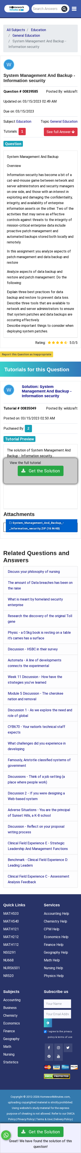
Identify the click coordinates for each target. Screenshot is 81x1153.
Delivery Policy (62, 1119)
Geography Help (56, 952)
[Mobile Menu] (74, 9)
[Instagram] (58, 1047)
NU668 (8, 960)
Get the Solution (42, 470)
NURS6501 (11, 968)
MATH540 (11, 921)
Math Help (52, 960)
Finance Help (54, 945)
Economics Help (56, 937)
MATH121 (11, 929)
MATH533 (11, 914)
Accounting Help (56, 914)
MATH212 (11, 937)
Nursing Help (53, 968)
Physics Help (54, 976)
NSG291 (9, 952)
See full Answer (59, 132)
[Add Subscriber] (48, 1022)
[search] (64, 9)
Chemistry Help (55, 921)
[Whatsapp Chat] (6, 1135)
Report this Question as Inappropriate (26, 354)
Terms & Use (44, 1119)
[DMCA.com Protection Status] (57, 1076)
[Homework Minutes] (16, 8)
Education (23, 121)
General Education (64, 121)
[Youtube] (49, 1056)
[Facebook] (49, 1047)
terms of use (65, 1037)
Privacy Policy (25, 1119)
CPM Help (51, 929)
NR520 (8, 976)
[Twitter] (68, 1047)
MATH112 (11, 945)
